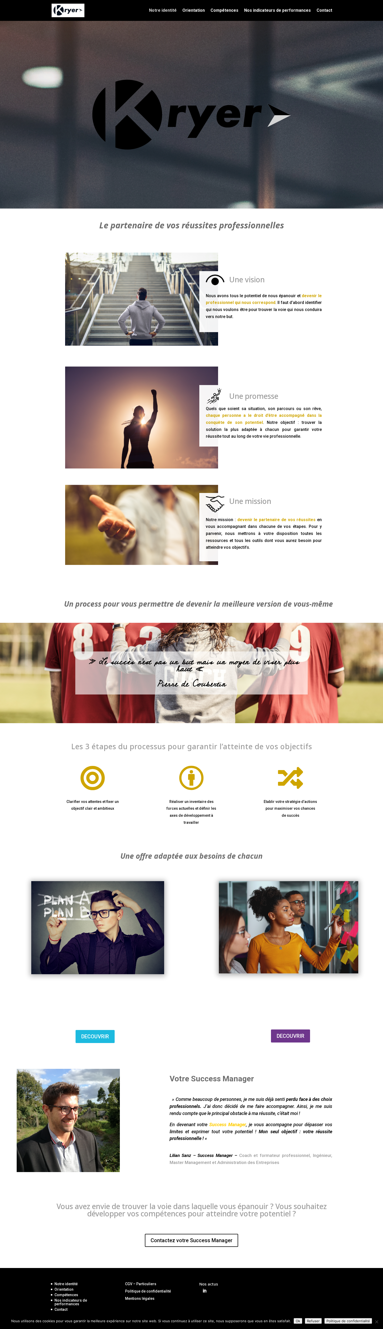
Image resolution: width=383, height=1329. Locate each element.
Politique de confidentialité (148, 1291)
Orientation (193, 11)
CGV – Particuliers (140, 1284)
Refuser (313, 1321)
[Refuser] (376, 1321)
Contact (324, 11)
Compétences (224, 11)
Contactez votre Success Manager (191, 1240)
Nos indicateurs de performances (277, 11)
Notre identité (163, 11)
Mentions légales (140, 1298)
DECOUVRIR (95, 1036)
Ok (298, 1321)
